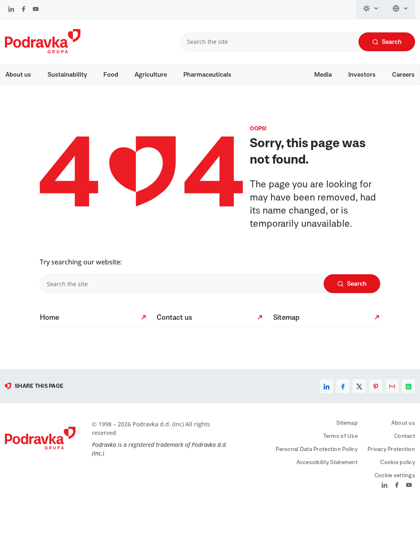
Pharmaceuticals (207, 74)
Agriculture (151, 74)
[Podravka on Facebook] (23, 10)
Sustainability (67, 74)
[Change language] (400, 9)
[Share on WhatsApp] (408, 386)
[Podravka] (42, 51)
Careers (403, 74)
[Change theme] (371, 9)
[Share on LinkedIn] (326, 386)
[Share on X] (359, 386)
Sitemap (347, 423)
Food (110, 74)
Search (392, 42)
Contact (404, 436)
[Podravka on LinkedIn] (11, 10)
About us (18, 74)
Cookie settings (394, 475)
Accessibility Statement (327, 462)
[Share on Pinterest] (375, 386)
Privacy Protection (391, 449)
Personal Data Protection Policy (317, 449)
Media (323, 74)
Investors (362, 74)
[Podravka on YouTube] (36, 10)
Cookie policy (397, 462)
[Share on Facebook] (342, 386)
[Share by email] (392, 386)
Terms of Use (340, 436)
